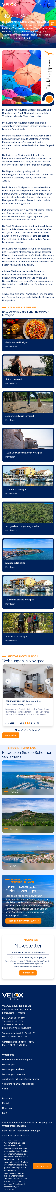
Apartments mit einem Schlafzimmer (20, 1078)
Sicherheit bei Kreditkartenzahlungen (21, 1130)
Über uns (7, 1108)
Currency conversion (12, 1140)
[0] (16, 730)
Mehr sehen (10, 735)
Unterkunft (8, 1054)
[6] (33, 730)
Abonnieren (28, 972)
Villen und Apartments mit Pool (18, 1083)
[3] (25, 730)
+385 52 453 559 (14, 1024)
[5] (30, 730)
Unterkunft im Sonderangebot (17, 1059)
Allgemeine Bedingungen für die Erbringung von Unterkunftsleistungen (27, 1124)
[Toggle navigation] (49, 4)
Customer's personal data (15, 1135)
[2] (22, 730)
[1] (19, 730)
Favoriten (7, 1098)
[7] (36, 730)
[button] (37, 4)
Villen (5, 1088)
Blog (4, 1112)
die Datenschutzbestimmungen (26, 963)
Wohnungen (8, 1064)
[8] (39, 730)
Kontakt (6, 1103)
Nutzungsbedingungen (36, 957)
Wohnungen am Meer (13, 1069)
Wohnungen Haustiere (14, 1074)
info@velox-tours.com (20, 1027)
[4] (27, 730)
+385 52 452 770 (14, 1021)
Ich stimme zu (30, 957)
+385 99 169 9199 (17, 1018)
